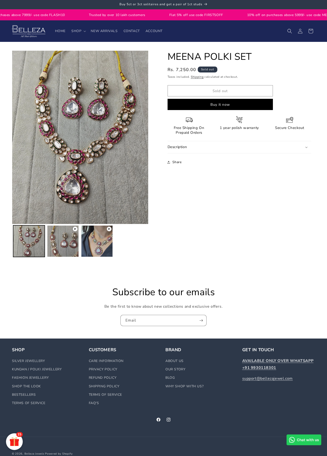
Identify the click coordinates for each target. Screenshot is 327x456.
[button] (78, 31)
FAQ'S (94, 403)
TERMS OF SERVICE (28, 403)
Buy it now (220, 104)
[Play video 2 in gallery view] (97, 241)
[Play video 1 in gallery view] (63, 241)
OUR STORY (175, 369)
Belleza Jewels (34, 454)
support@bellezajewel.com (267, 378)
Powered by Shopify (59, 454)
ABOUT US (174, 361)
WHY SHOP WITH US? (184, 386)
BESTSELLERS (24, 394)
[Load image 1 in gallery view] (29, 241)
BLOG (170, 378)
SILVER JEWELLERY (28, 361)
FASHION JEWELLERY (30, 378)
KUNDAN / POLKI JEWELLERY (37, 369)
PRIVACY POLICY (103, 369)
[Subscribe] (201, 320)
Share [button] (177, 162)
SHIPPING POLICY (104, 386)
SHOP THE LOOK (26, 386)
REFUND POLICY (103, 378)
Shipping (197, 77)
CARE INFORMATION (106, 361)
